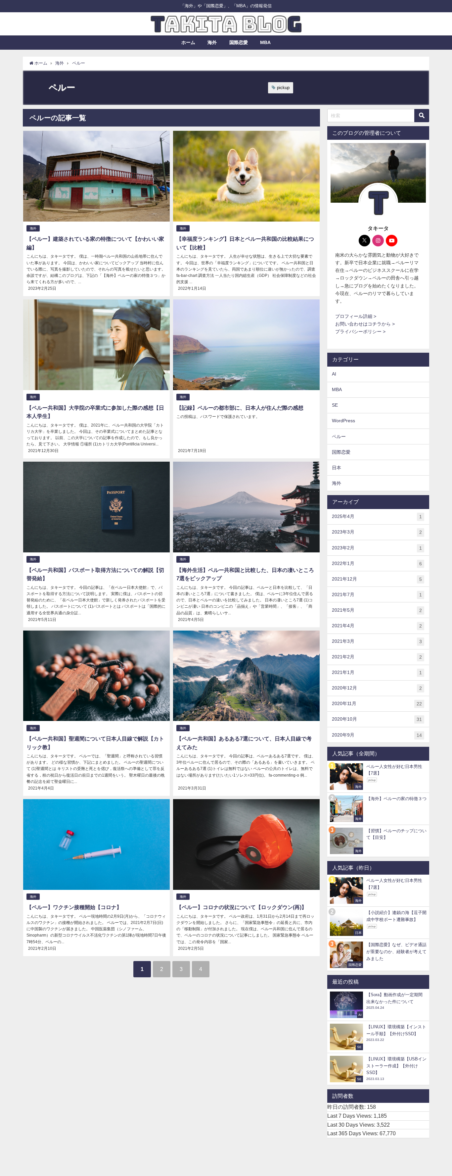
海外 (212, 42)
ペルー (339, 436)
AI (334, 374)
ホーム (188, 42)
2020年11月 (377, 703)
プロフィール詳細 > (355, 316)
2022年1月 (377, 563)
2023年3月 (377, 532)
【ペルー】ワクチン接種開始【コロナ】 (74, 907)
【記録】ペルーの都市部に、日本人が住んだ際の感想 (239, 407)
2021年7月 (377, 594)
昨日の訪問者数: (347, 1106)
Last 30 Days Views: (352, 1124)
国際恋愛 (238, 42)
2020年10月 (377, 719)
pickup (283, 87)
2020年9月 (377, 735)
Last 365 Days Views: (353, 1133)
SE (335, 405)
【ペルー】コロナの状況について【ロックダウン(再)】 (241, 907)
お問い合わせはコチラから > (365, 324)
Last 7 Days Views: (350, 1115)
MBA (265, 42)
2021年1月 (377, 672)
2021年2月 (377, 656)
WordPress (343, 420)
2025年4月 (377, 516)
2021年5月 (377, 610)
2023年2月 (377, 547)
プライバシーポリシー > (360, 331)
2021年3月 (377, 641)
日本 (336, 467)
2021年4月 (377, 625)
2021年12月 (377, 579)
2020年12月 (377, 688)
